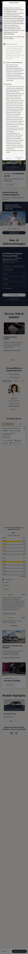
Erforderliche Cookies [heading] (11, 44)
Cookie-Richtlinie (8, 32)
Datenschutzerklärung (9, 34)
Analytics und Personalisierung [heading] (14, 62)
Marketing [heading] (8, 84)
